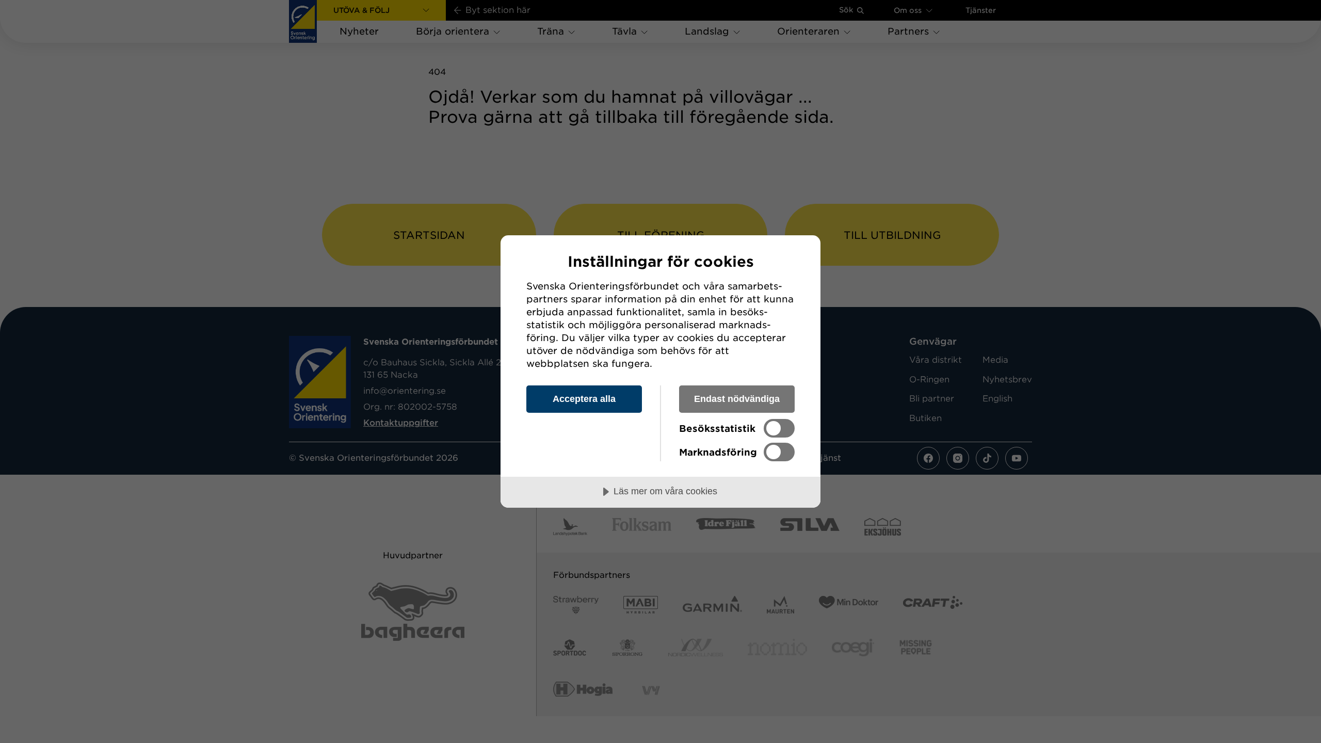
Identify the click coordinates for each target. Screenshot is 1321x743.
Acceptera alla (584, 399)
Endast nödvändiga (737, 399)
